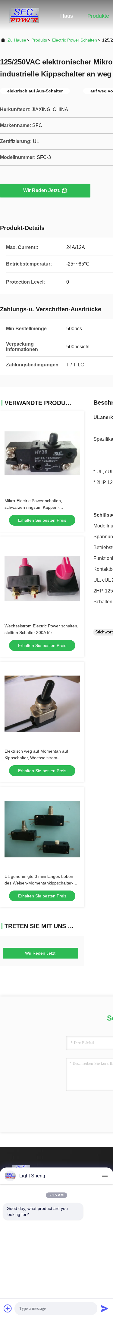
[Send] (104, 1308)
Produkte (98, 16)
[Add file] (8, 1308)
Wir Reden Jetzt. (41, 190)
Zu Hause (17, 40)
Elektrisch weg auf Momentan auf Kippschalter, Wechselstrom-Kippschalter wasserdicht (36, 758)
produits (39, 40)
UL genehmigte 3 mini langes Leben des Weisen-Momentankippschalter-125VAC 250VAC (39, 883)
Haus (66, 16)
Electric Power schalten (74, 40)
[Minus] (104, 1176)
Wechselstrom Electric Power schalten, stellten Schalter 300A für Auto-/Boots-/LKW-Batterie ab (41, 632)
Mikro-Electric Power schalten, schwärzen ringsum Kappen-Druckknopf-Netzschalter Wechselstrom (42, 507)
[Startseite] (24, 15)
